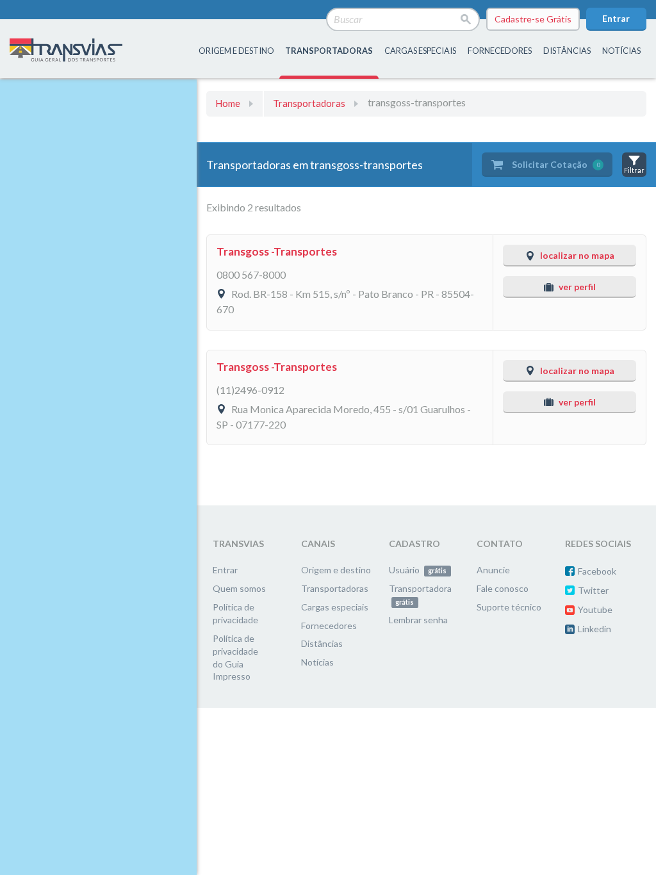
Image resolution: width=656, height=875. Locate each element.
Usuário (418, 569)
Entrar (616, 18)
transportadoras (329, 50)
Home (227, 103)
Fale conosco (503, 588)
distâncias (567, 50)
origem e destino (236, 50)
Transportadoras (309, 103)
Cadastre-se (533, 18)
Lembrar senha (418, 619)
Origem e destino (336, 569)
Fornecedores (329, 625)
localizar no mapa (577, 255)
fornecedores (500, 50)
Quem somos (239, 588)
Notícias (621, 50)
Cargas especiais (420, 50)
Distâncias (322, 643)
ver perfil (577, 286)
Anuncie (493, 569)
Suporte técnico (509, 606)
